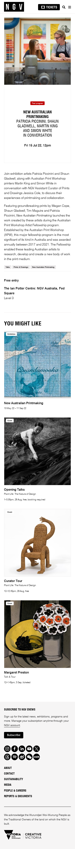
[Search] (63, 7)
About (8, 768)
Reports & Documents (18, 796)
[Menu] (69, 7)
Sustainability (13, 779)
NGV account (12, 725)
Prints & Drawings (21, 267)
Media (7, 785)
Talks (8, 267)
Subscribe (13, 735)
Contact (9, 773)
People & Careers (15, 790)
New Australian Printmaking (43, 267)
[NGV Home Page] (14, 6)
